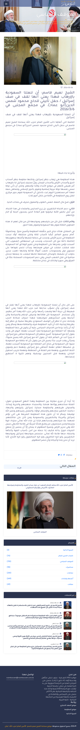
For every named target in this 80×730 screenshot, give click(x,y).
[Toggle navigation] (6, 3)
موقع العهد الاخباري (68, 705)
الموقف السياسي (40, 529)
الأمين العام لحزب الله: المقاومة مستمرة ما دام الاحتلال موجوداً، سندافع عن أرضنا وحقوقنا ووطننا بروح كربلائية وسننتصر (35, 616)
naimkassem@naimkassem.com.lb (20, 677)
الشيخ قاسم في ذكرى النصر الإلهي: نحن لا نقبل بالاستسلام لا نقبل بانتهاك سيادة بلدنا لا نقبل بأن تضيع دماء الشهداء (34, 606)
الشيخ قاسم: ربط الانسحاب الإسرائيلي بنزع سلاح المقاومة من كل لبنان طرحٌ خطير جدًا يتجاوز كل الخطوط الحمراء (36, 647)
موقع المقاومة (70, 709)
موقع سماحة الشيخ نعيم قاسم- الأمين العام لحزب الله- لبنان (28, 726)
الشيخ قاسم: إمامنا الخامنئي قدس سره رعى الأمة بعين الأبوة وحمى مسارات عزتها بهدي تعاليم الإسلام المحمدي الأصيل (37, 637)
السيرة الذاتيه (71, 713)
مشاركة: (69, 455)
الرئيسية (70, 19)
